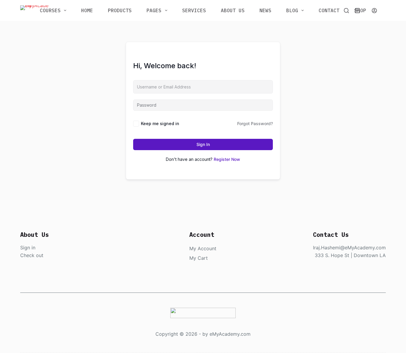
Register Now (227, 159)
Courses (50, 10)
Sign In (203, 144)
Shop (360, 10)
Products (120, 10)
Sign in (27, 248)
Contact (329, 10)
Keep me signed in (160, 123)
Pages (154, 10)
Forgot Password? (255, 123)
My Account (202, 248)
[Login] (374, 10)
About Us (233, 10)
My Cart (198, 258)
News (265, 10)
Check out (31, 255)
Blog (292, 10)
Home (87, 10)
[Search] (346, 10)
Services (194, 10)
